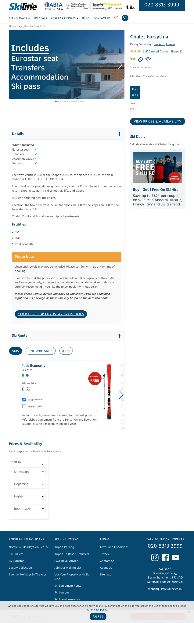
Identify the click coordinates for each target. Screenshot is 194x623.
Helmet (34, 407)
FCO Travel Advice (66, 561)
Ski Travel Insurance (67, 599)
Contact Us (101, 18)
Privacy (104, 554)
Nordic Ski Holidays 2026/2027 (28, 547)
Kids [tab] (66, 351)
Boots (35, 400)
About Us (106, 568)
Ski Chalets (16, 554)
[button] (120, 65)
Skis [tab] (15, 351)
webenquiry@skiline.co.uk (165, 589)
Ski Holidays (18, 18)
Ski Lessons (61, 593)
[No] (189, 612)
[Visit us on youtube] (175, 557)
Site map (105, 575)
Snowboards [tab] (41, 351)
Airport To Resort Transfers (71, 554)
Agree (98, 616)
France (29, 26)
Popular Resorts (63, 18)
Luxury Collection (20, 568)
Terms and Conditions (114, 547)
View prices (157, 121)
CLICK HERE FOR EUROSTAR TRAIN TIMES (51, 314)
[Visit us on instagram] (155, 557)
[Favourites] (116, 19)
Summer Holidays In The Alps (28, 575)
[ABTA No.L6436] (54, 9)
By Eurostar (16, 561)
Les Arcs (40, 26)
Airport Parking (64, 547)
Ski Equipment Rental (68, 586)
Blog (86, 18)
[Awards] (78, 9)
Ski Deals (40, 18)
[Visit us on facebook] (165, 557)
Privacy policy (99, 609)
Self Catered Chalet (155, 51)
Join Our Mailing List (67, 568)
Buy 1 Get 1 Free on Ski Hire (155, 189)
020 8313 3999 (161, 5)
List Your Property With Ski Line (72, 577)
